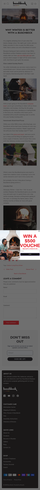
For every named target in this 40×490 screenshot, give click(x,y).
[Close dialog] (39, 231)
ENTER (30, 254)
